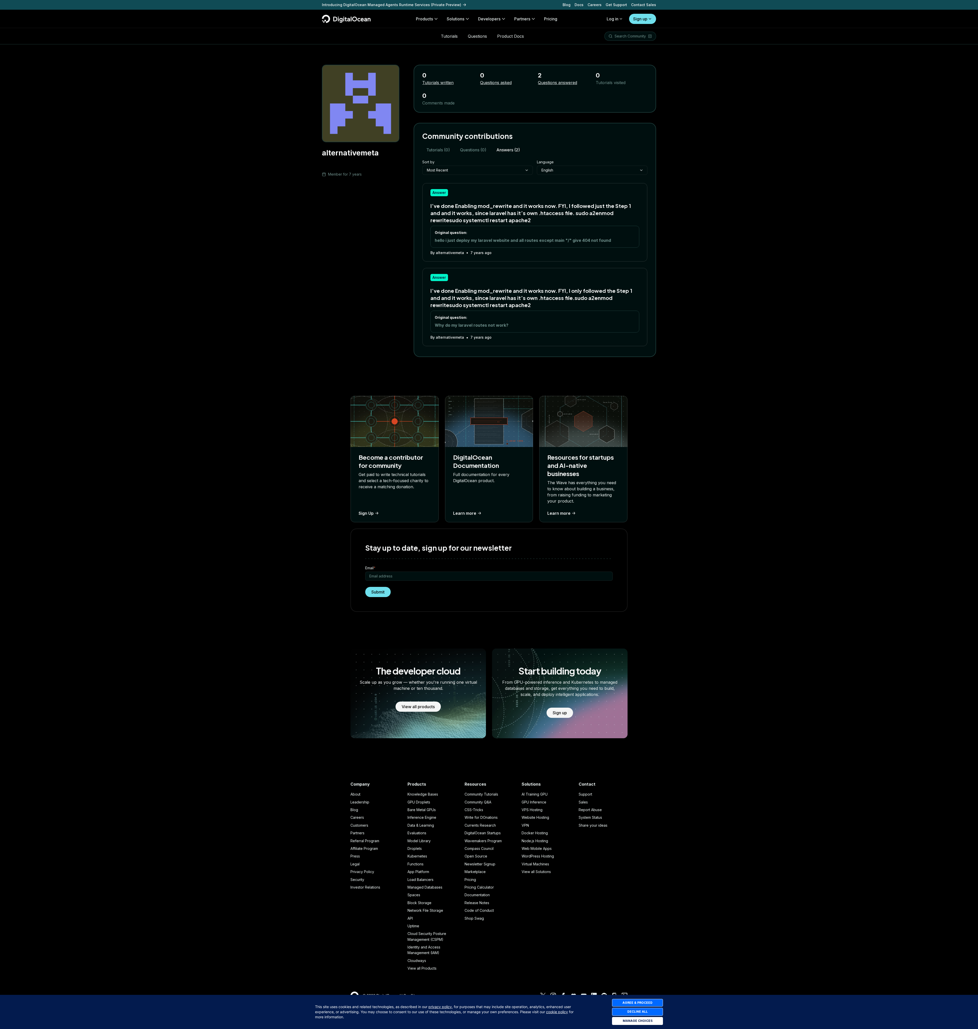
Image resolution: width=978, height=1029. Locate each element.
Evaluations (417, 833)
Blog (566, 5)
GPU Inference (534, 802)
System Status (590, 817)
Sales (583, 802)
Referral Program (364, 841)
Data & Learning (421, 825)
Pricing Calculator (479, 887)
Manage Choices (638, 1021)
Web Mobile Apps (537, 848)
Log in (612, 18)
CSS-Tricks (474, 810)
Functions (416, 864)
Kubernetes (417, 856)
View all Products (422, 968)
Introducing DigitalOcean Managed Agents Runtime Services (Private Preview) (391, 5)
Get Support (616, 5)
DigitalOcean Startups (483, 833)
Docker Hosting (535, 833)
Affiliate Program (364, 848)
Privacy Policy (362, 871)
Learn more (464, 513)
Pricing (470, 879)
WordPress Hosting (538, 856)
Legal (355, 864)
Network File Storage (425, 910)
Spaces (414, 895)
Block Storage (419, 903)
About (355, 794)
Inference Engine (422, 817)
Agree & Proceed (637, 1003)
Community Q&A (478, 802)
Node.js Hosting (535, 841)
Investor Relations (365, 887)
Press (355, 856)
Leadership (359, 802)
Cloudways (417, 960)
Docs (579, 5)
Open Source (476, 856)
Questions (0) (473, 149)
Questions (477, 36)
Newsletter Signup (480, 864)
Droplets (415, 848)
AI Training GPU (535, 794)
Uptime (413, 926)
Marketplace (475, 871)
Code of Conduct (479, 910)
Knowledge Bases (423, 794)
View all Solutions (536, 871)
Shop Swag (474, 918)
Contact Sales (643, 5)
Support (585, 794)
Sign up (640, 18)
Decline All (637, 1011)
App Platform (418, 871)
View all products (418, 706)
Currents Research (480, 825)
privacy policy (440, 1007)
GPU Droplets (419, 802)
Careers (595, 5)
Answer (439, 192)
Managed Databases (425, 887)
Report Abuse (590, 810)
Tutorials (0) (438, 149)
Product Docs (510, 36)
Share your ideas (593, 825)
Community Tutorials (481, 794)
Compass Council (479, 848)
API (410, 918)
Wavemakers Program (483, 841)
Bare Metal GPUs (422, 810)
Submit (378, 592)
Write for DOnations (481, 817)
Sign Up (366, 513)
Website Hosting (535, 817)
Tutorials (449, 36)
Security (357, 879)
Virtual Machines (535, 864)
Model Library (419, 841)
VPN (525, 825)
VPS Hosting (532, 810)
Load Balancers (420, 879)
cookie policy (557, 1012)
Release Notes (477, 903)
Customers (359, 825)
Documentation (477, 895)
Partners (357, 833)
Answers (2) (508, 149)
